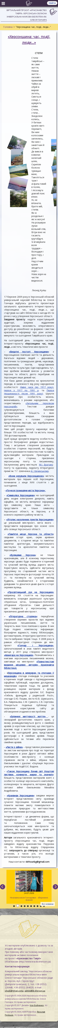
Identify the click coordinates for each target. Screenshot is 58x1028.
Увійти (52, 3)
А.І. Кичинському (40, 471)
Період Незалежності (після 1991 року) (29, 392)
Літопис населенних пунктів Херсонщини (30, 519)
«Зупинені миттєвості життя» (28, 716)
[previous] (2, 886)
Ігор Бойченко (37, 1005)
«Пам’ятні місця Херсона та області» (30, 534)
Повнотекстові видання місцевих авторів (29, 663)
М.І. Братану (46, 464)
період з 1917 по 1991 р (21, 390)
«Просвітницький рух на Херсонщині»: (30, 592)
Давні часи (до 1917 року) (36, 387)
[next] (55, 886)
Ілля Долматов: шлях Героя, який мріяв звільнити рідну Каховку (24, 896)
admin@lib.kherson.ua (35, 990)
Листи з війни (14, 747)
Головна (8, 26)
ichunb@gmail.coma (14, 990)
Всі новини (47, 903)
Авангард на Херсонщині (18, 655)
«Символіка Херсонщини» (20, 495)
